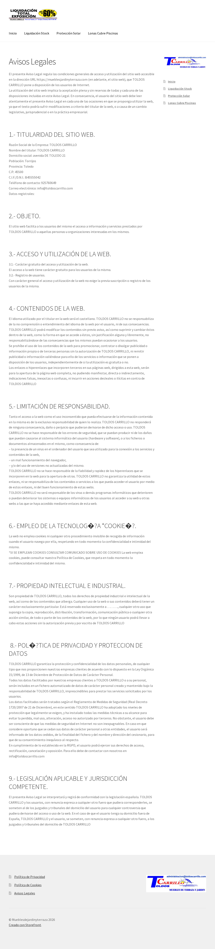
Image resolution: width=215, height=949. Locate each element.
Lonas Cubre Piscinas (103, 33)
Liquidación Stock (36, 33)
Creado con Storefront (25, 925)
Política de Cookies (28, 885)
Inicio (13, 33)
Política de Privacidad (29, 877)
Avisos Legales (24, 893)
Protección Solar (68, 33)
